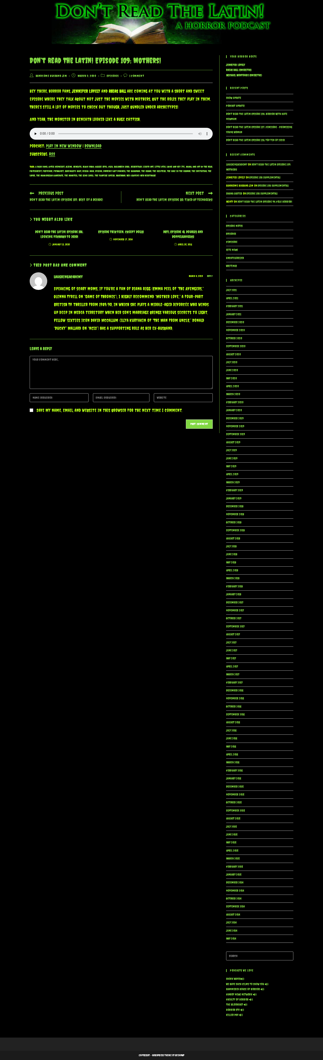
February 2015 (234, 866)
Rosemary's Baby (73, 171)
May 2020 (231, 378)
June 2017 (231, 650)
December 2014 (234, 882)
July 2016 (231, 730)
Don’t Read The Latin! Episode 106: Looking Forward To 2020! (59, 234)
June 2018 (231, 554)
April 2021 (232, 298)
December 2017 (234, 602)
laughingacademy (68, 277)
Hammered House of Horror (243, 989)
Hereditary (136, 166)
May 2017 (231, 658)
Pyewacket (59, 171)
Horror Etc (233, 1010)
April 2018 (232, 570)
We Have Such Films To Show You (245, 984)
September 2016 (235, 714)
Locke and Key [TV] (176, 166)
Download (93, 145)
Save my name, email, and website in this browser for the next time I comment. (109, 410)
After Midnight (57, 166)
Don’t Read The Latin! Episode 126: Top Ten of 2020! (255, 140)
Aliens (69, 166)
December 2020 (235, 322)
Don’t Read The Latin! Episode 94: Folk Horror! (265, 201)
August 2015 (233, 818)
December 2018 (234, 506)
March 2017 (233, 674)
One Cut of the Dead (202, 166)
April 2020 (232, 386)
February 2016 (234, 770)
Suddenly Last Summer (114, 171)
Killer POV (232, 1015)
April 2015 (232, 850)
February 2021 (234, 306)
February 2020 (234, 402)
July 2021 (231, 290)
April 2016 (232, 754)
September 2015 (235, 810)
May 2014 (231, 938)
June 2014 (231, 930)
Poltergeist (36, 171)
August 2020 (233, 354)
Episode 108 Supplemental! (265, 177)
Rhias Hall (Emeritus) (239, 70)
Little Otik (160, 166)
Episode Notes (234, 226)
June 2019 (232, 458)
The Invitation (199, 171)
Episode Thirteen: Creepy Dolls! (121, 232)
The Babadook (133, 171)
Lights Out (148, 166)
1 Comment (136, 76)
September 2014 (235, 906)
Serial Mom (88, 171)
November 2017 (235, 610)
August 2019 (233, 442)
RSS (52, 154)
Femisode (231, 242)
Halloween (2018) (122, 166)
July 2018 (231, 546)
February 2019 (234, 490)
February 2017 (234, 682)
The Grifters (159, 171)
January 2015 (233, 874)
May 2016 (231, 746)
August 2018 (233, 538)
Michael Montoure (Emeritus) (244, 75)
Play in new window (64, 145)
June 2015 (231, 834)
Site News (232, 250)
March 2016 (232, 762)
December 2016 (234, 690)
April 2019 (232, 474)
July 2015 (231, 826)
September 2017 (235, 626)
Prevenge (48, 171)
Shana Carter (234, 193)
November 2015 (235, 794)
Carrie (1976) (101, 166)
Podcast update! (235, 106)
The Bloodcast (235, 1004)
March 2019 (233, 482)
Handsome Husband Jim (51, 76)
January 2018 (233, 594)
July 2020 (231, 362)
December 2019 (235, 418)
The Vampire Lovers (105, 175)
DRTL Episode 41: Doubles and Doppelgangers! (183, 234)
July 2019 (231, 450)
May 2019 (231, 466)
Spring (98, 171)
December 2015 (234, 786)
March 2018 (233, 578)
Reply (210, 276)
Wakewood (120, 175)
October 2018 (233, 522)
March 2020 (233, 394)
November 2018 (235, 514)
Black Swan (88, 166)
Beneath (77, 166)
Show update (233, 98)
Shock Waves (233, 979)
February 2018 (234, 586)
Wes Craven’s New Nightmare (141, 175)
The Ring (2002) (86, 175)
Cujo (110, 166)
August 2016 (233, 722)
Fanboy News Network (239, 994)
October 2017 (233, 618)
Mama (189, 166)
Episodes (113, 76)
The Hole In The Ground (179, 171)
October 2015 (233, 802)
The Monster (70, 175)
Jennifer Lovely (235, 65)
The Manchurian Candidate (49, 175)
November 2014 (235, 890)
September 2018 (235, 530)
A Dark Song (41, 166)
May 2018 (231, 562)
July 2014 (231, 922)
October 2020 (234, 338)
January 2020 (234, 410)
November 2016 (235, 698)
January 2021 (233, 314)
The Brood (146, 171)
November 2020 (235, 330)
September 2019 (235, 434)
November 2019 (235, 426)
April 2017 (232, 666)
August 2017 (233, 634)
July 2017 (231, 642)
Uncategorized (235, 258)
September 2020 (235, 346)
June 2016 (231, 738)
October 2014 (233, 898)
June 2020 (232, 370)
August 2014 (233, 914)
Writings (231, 266)
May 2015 (231, 842)
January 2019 (233, 498)
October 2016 (233, 706)
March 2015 (233, 858)
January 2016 (233, 778)
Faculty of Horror (237, 999)
